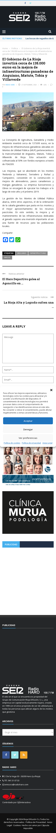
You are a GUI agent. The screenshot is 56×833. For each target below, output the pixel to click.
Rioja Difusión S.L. (31, 819)
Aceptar (28, 420)
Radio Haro (10, 85)
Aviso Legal (47, 443)
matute (7, 257)
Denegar (28, 429)
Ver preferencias (28, 437)
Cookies (17, 825)
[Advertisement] (28, 580)
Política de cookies (12, 443)
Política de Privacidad (36, 822)
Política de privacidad (31, 443)
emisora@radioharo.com (16, 784)
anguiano (21, 253)
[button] (51, 390)
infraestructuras (38, 253)
